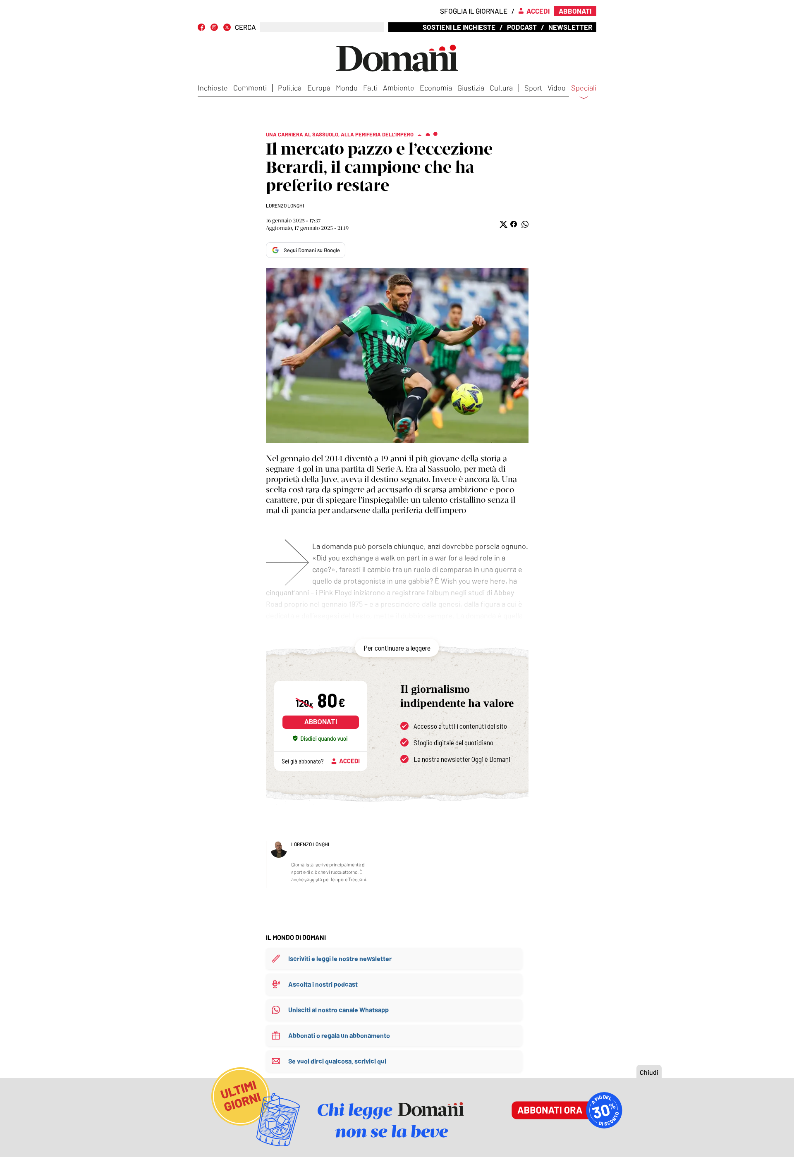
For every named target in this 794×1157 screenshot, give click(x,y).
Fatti (370, 87)
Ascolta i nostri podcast (323, 984)
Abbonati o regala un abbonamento (339, 1035)
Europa (318, 87)
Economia (436, 87)
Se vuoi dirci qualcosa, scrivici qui (337, 1061)
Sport (533, 87)
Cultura (501, 87)
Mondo (347, 87)
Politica (289, 87)
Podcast (522, 27)
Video (557, 87)
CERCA (245, 27)
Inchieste (213, 87)
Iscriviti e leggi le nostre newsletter (340, 958)
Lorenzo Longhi (285, 205)
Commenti (250, 87)
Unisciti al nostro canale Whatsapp (338, 1010)
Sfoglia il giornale (473, 11)
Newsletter (570, 27)
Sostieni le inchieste (459, 27)
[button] (502, 224)
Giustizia (470, 87)
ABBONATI (320, 722)
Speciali (583, 88)
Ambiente (398, 87)
